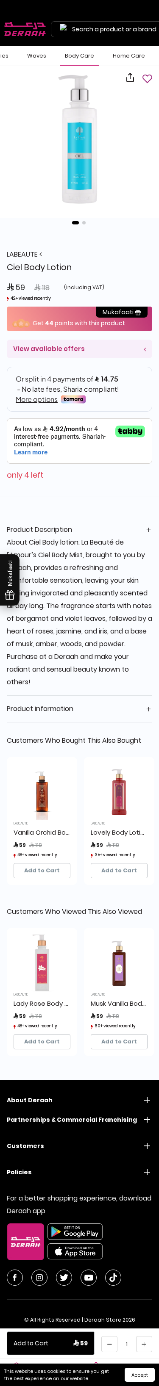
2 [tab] (84, 222)
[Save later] (147, 78)
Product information (40, 709)
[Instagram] (39, 1278)
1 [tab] (75, 222)
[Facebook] (15, 1278)
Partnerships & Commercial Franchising (72, 1119)
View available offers (49, 348)
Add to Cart (42, 870)
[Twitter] (64, 1278)
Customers (25, 1146)
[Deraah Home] (25, 29)
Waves (36, 56)
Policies (19, 1172)
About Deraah (30, 1100)
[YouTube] (89, 1278)
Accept (139, 1375)
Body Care (79, 56)
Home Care (129, 56)
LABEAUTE (23, 254)
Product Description (39, 529)
